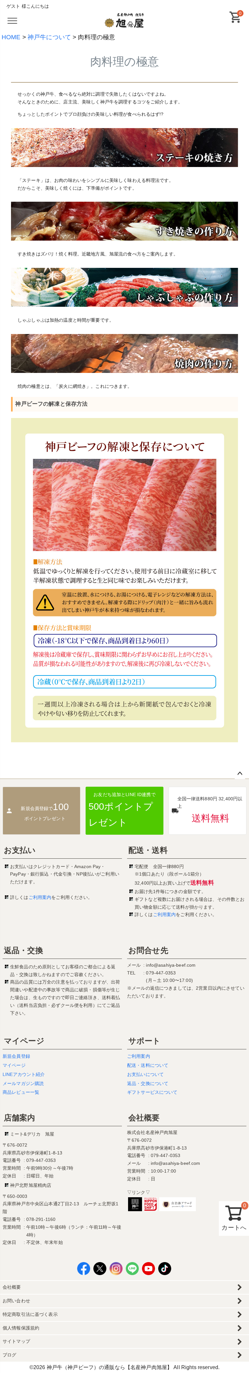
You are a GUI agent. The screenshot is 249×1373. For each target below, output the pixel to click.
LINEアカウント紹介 (24, 1074)
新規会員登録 (16, 1056)
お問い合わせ (16, 1300)
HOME (11, 37)
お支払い (20, 850)
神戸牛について (49, 37)
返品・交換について (147, 1083)
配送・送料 (148, 850)
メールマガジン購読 (23, 1083)
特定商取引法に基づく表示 (30, 1314)
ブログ (9, 1354)
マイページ (24, 1040)
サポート (144, 1040)
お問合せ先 (148, 950)
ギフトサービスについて (152, 1092)
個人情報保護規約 (21, 1328)
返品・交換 (23, 950)
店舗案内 (19, 1117)
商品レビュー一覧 (21, 1092)
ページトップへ (240, 774)
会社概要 (144, 1117)
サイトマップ (16, 1341)
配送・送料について (147, 1065)
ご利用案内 (40, 897)
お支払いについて (145, 1074)
